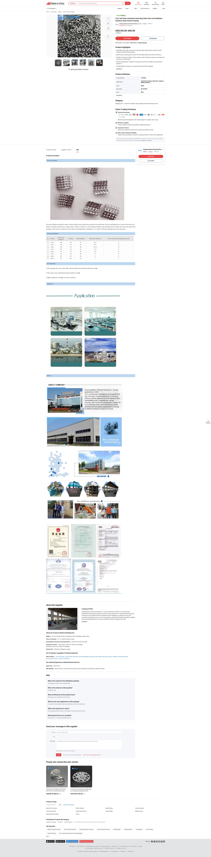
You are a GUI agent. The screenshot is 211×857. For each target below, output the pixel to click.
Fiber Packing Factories (70, 829)
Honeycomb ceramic (81, 811)
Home (47, 12)
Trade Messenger (72, 841)
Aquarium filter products (52, 814)
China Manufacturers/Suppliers (92, 846)
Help (135, 8)
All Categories (51, 8)
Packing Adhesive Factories (86, 829)
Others (77, 814)
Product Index (134, 846)
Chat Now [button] (154, 38)
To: (54, 736)
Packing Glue (139, 829)
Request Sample (142, 42)
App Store (50, 841)
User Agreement (114, 851)
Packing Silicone (128, 829)
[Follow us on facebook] (152, 841)
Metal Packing (109, 808)
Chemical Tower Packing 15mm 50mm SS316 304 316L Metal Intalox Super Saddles (56, 790)
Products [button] (72, 3)
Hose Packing (149, 829)
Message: (52, 741)
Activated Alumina (123, 656)
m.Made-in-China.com (109, 848)
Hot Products (72, 846)
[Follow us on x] (154, 841)
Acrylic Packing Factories (103, 829)
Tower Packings (59, 656)
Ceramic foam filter (51, 811)
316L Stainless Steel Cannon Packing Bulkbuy (70, 833)
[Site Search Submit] (128, 3)
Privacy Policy (131, 851)
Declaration (122, 851)
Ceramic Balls (68, 656)
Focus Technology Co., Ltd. (94, 851)
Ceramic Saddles (112, 656)
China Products (80, 846)
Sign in (163, 4)
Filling (59, 12)
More (47, 836)
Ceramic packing (139, 808)
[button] (123, 3)
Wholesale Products (105, 846)
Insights (140, 846)
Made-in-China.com (98, 848)
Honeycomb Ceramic (52, 658)
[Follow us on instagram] (157, 841)
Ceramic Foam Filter (64, 658)
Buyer (127, 8)
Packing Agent (117, 829)
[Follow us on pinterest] (161, 841)
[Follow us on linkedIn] (164, 841)
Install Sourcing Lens (87, 841)
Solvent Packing (51, 833)
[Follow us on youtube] (159, 841)
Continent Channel (125, 846)
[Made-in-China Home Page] (55, 3)
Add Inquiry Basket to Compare (79, 69)
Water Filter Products (51, 808)
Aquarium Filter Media (96, 656)
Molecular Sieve (77, 656)
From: (53, 732)
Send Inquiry (127, 38)
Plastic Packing (80, 808)
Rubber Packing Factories (54, 829)
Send (58, 755)
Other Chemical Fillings (69, 12)
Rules (163, 8)
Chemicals (53, 12)
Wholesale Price (115, 846)
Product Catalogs (69, 805)
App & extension (145, 8)
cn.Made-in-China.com (121, 848)
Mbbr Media (85, 656)
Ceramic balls (109, 811)
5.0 (145, 151)
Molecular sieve (139, 811)
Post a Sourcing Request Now (92, 755)
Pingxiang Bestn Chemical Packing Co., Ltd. (130, 23)
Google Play (60, 841)
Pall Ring (104, 656)
